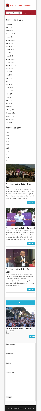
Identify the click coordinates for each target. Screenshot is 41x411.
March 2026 (9, 30)
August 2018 (9, 68)
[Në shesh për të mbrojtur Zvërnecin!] (21, 326)
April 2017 (9, 103)
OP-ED (20, 302)
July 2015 (9, 122)
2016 (7, 157)
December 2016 (10, 113)
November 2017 (10, 84)
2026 (7, 132)
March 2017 (9, 106)
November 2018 (10, 59)
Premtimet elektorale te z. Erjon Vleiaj (18, 185)
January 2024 (10, 37)
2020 (7, 145)
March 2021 (9, 43)
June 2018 (9, 75)
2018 (7, 151)
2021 (7, 142)
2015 (7, 161)
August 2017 (9, 91)
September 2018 (11, 65)
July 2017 (9, 94)
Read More (31, 202)
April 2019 (9, 53)
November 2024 (10, 34)
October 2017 (10, 87)
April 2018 (9, 81)
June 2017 (9, 97)
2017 (7, 154)
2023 (7, 138)
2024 (7, 135)
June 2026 (9, 24)
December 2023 (10, 40)
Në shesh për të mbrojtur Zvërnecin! (18, 328)
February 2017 (10, 110)
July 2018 (9, 72)
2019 (7, 148)
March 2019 (9, 56)
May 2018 (9, 78)
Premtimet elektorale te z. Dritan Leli (20, 228)
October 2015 (10, 116)
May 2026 (9, 27)
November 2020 (10, 46)
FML (18, 189)
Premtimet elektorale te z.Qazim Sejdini (19, 270)
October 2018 (10, 62)
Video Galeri (25, 189)
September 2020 (11, 49)
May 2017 (9, 100)
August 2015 (9, 119)
